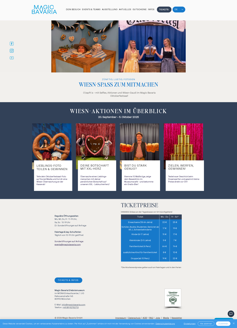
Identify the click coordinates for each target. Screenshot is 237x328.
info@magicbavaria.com (73, 305)
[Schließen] (233, 323)
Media (166, 318)
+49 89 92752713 (71, 307)
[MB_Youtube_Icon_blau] (11, 57)
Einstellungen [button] (190, 323)
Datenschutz (134, 318)
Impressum (120, 318)
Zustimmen (223, 323)
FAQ (151, 318)
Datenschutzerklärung (165, 323)
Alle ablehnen (206, 323)
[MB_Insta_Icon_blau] (11, 50)
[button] (73, 9)
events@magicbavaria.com (68, 245)
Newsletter (177, 318)
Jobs (158, 318)
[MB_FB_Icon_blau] (11, 43)
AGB (145, 318)
